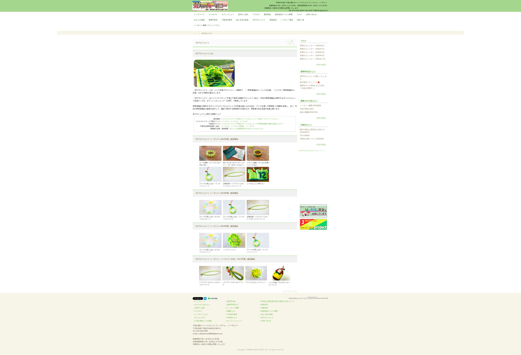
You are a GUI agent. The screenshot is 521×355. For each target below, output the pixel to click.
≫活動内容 (264, 308)
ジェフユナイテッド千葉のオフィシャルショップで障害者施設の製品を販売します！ (253, 124)
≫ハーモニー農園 (232, 308)
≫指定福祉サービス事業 (269, 311)
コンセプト (213, 14)
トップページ (199, 14)
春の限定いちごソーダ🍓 (310, 82)
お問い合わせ (311, 14)
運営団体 (267, 14)
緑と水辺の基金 (242, 20)
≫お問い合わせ (265, 321)
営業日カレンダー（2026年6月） (313, 52)
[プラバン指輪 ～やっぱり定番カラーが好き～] (258, 153)
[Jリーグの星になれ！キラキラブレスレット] (210, 207)
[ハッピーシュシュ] (234, 240)
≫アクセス (198, 311)
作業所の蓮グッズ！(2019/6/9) (312, 139)
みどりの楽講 (199, 20)
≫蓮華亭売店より (232, 305)
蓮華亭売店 (213, 20)
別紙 (241, 126)
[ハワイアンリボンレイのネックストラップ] (210, 273)
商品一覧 (300, 20)
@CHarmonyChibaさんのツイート (311, 151)
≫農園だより (231, 311)
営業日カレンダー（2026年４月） (313, 59)
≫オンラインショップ (234, 321)
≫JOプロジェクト (266, 318)
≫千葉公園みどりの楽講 (203, 321)
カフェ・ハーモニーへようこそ (210, 6)
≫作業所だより (231, 318)
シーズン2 (234, 121)
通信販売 (273, 20)
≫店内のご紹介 (199, 308)
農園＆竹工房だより (309, 101)
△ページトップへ (290, 291)
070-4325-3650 (202, 331)
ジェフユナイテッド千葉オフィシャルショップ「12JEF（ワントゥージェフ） (250, 119)
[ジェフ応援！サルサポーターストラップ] (279, 273)
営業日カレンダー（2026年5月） (313, 55)
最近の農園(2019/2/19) (308, 112)
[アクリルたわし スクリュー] (256, 273)
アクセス (256, 14)
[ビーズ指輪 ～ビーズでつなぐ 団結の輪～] (210, 153)
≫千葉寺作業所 (231, 314)
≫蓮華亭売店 (231, 301)
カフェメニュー (228, 14)
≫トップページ (199, 301)
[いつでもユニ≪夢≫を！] (258, 174)
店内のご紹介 (243, 14)
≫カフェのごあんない (202, 305)
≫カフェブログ (199, 318)
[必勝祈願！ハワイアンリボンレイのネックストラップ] (234, 174)
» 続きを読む (321, 65)
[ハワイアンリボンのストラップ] (233, 273)
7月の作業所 (305, 135)
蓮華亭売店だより (308, 71)
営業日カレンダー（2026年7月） (313, 49)
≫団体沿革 (264, 305)
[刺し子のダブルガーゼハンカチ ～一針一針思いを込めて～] (234, 153)
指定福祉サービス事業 (284, 14)
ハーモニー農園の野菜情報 (310, 106)
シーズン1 (225, 121)
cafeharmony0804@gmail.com (211, 334)
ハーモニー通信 (287, 20)
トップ (195, 33)
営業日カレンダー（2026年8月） (313, 46)
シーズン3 (243, 121)
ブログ (299, 14)
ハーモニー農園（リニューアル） (207, 25)
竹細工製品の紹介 (307, 109)
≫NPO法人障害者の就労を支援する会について (277, 301)
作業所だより (306, 125)
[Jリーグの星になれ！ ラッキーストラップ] (210, 174)
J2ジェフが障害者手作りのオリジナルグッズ (246, 129)
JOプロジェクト (259, 20)
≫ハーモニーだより (201, 314)
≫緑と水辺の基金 (266, 314)
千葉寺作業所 (227, 20)
